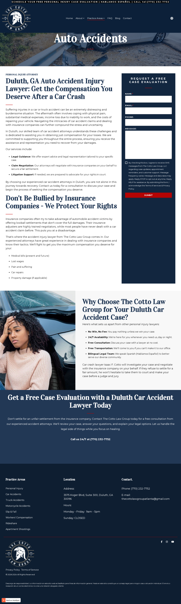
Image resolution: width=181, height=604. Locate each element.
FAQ (109, 18)
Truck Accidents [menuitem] (15, 500)
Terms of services (153, 185)
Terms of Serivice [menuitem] (30, 570)
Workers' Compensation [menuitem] (19, 517)
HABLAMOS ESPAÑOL (116, 2)
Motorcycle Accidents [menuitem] (18, 506)
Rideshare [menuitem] (11, 523)
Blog (117, 18)
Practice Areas (95, 18)
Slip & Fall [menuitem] (11, 511)
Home (69, 18)
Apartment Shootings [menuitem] (18, 529)
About (79, 18)
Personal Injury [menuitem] (14, 488)
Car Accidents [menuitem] (13, 494)
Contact (127, 18)
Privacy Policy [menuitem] (13, 570)
